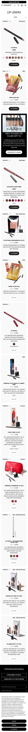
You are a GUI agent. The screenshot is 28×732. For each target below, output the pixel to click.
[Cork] (19, 57)
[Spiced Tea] (14, 556)
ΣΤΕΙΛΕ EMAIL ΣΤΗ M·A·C (14, 675)
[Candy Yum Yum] (16, 200)
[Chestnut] (13, 200)
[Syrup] (22, 200)
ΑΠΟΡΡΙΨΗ (14, 725)
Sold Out (14, 297)
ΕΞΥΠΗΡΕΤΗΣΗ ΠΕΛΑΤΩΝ (8, 687)
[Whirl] (7, 57)
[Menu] (25, 5)
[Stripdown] (22, 57)
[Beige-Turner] (10, 57)
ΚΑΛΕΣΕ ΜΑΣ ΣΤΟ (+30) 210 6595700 (14, 679)
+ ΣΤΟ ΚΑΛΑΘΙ (14, 64)
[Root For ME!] (19, 200)
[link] (14, 33)
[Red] (13, 501)
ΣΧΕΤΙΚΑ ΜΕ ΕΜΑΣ (6, 690)
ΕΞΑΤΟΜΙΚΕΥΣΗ (14, 729)
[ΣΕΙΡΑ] (20, 17)
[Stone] (16, 57)
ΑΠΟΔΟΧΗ (14, 721)
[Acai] (7, 200)
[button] (25, 5)
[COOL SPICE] (13, 57)
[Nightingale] (17, 556)
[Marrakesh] (10, 200)
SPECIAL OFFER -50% (14, 2)
